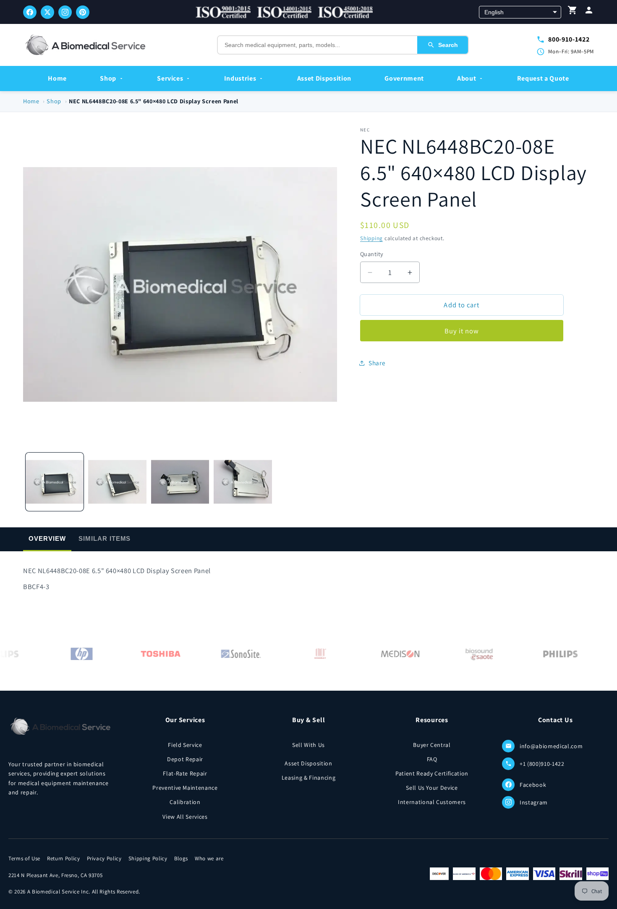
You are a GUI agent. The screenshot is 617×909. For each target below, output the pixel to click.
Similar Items (104, 538)
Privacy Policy (104, 858)
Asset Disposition (324, 78)
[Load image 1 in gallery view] (55, 482)
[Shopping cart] (572, 12)
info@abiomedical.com (551, 746)
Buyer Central (432, 745)
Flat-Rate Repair (185, 773)
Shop (108, 78)
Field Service (185, 745)
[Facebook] (30, 12)
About (466, 78)
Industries (240, 78)
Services (170, 78)
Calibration (185, 802)
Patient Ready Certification (431, 773)
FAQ (432, 759)
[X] (47, 12)
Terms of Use (24, 858)
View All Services (184, 816)
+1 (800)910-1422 (542, 764)
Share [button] (377, 363)
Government (404, 78)
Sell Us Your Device (432, 787)
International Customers (432, 802)
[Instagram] (65, 12)
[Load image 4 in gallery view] (243, 482)
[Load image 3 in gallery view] (180, 482)
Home (57, 78)
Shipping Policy (147, 858)
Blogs (181, 858)
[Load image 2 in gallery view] (117, 482)
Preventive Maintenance (185, 787)
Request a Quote (543, 78)
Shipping (371, 238)
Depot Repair (185, 759)
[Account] (589, 12)
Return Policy (63, 858)
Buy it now (461, 330)
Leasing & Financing (309, 777)
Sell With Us (308, 745)
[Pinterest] (82, 12)
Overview (47, 538)
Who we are (209, 858)
